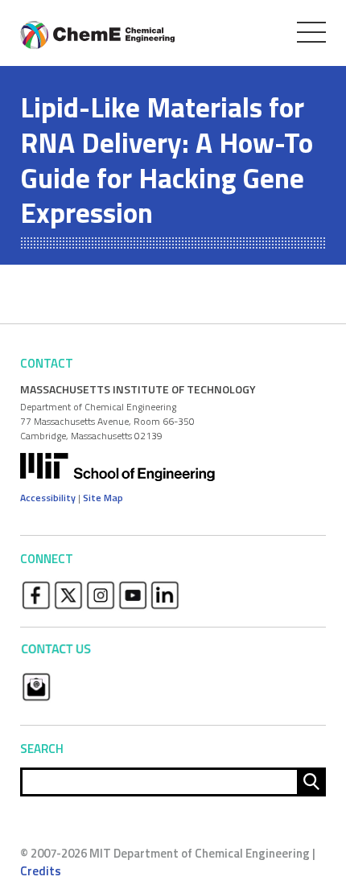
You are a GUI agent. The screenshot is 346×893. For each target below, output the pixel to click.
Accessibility (48, 497)
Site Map (103, 497)
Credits (40, 871)
